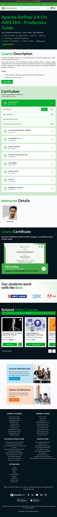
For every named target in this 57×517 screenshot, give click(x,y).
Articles (44, 4)
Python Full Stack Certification (14, 458)
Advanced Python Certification (14, 451)
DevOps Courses (42, 420)
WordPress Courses (14, 435)
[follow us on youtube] (37, 495)
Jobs (21, 4)
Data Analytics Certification (14, 460)
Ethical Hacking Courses (42, 431)
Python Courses (42, 417)
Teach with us (14, 481)
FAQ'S (32, 489)
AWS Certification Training (43, 449)
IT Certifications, (17, 38)
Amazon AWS (25, 38)
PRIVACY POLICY (41, 487)
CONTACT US (26, 487)
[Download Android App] (22, 500)
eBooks (14, 471)
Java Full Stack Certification (14, 456)
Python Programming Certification (42, 451)
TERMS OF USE (33, 487)
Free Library (29, 4)
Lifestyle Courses (14, 427)
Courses (14, 467)
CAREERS (17, 487)
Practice (37, 4)
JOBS (21, 487)
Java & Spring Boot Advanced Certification (14, 442)
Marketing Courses (14, 422)
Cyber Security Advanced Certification (14, 453)
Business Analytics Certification (42, 442)
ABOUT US (6, 487)
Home (4, 4)
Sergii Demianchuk (8, 337)
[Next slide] (54, 351)
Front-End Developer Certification (42, 447)
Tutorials (14, 472)
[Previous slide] (50, 351)
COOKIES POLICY (26, 489)
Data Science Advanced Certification (14, 444)
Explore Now (15, 400)
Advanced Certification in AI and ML (14, 454)
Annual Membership (14, 474)
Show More (7, 82)
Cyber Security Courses (14, 420)
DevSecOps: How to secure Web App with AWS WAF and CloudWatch (12, 335)
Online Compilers (12, 4)
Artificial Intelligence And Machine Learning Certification (42, 458)
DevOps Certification (42, 444)
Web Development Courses (14, 429)
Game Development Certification (42, 445)
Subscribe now (15, 378)
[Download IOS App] (35, 500)
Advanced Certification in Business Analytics (14, 449)
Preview (44, 109)
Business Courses (14, 424)
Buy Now (10, 344)
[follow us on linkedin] (41, 495)
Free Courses (14, 478)
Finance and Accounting (14, 418)
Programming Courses (14, 417)
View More (28, 313)
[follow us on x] (32, 495)
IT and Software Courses (14, 426)
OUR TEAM (12, 487)
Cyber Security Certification (43, 454)
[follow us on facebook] (28, 495)
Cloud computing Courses (43, 429)
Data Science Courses (43, 427)
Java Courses (42, 418)
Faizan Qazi (33, 35)
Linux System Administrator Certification (43, 456)
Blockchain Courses (42, 435)
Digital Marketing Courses (14, 433)
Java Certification (43, 453)
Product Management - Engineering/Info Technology (34, 334)
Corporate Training (14, 480)
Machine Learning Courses (43, 426)
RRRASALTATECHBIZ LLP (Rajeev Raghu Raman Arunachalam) (35, 337)
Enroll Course (36, 344)
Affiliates (14, 476)
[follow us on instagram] (46, 495)
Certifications (14, 469)
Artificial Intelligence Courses (42, 422)
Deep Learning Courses (42, 424)
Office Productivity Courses (14, 431)
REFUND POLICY (49, 487)
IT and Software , (8, 38)
